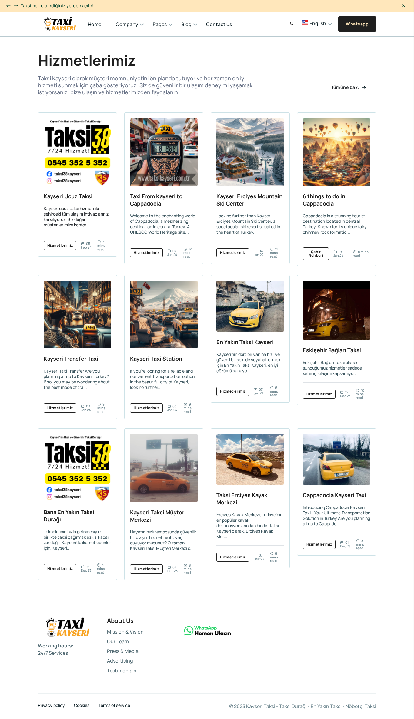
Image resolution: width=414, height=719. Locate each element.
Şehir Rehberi (316, 253)
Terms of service (114, 705)
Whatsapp (357, 24)
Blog (186, 24)
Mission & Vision (125, 631)
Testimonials (121, 670)
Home (94, 24)
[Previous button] (15, 5)
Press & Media (123, 651)
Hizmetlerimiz (60, 245)
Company (127, 24)
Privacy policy (51, 705)
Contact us (219, 24)
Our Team (118, 641)
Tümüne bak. (345, 87)
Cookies (81, 705)
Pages (160, 24)
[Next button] (8, 5)
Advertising (120, 660)
